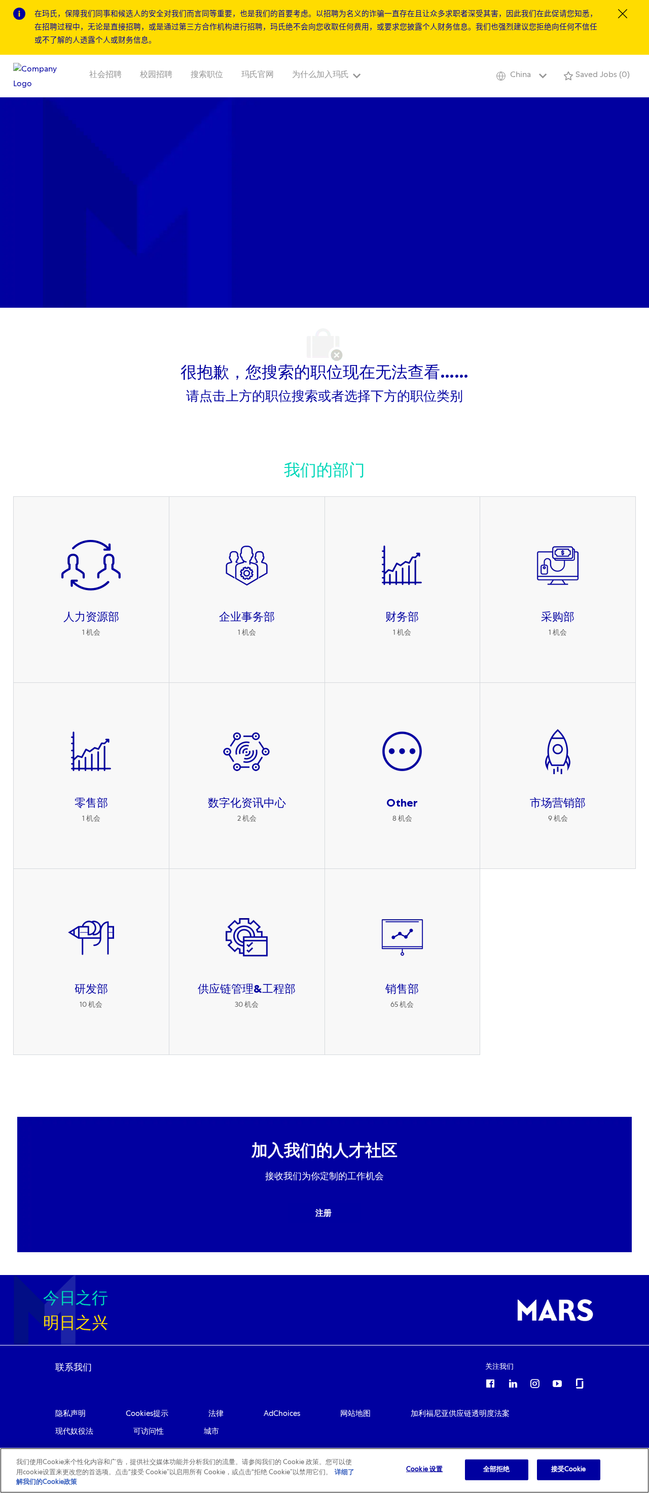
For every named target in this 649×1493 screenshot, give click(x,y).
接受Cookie (568, 1469)
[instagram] (535, 1382)
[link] (73, 1367)
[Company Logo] (38, 76)
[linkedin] (512, 1382)
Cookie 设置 (424, 1469)
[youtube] (557, 1382)
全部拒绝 (496, 1469)
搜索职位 (207, 75)
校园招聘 (156, 75)
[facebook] (490, 1382)
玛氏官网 (257, 75)
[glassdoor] (579, 1382)
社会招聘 (105, 75)
